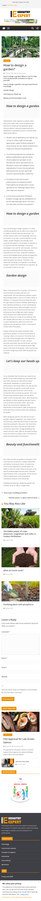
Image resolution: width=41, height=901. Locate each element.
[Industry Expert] (4, 28)
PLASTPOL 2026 (12, 5)
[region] (20, 890)
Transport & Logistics (8, 852)
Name (4, 658)
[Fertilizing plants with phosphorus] (20, 583)
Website (4, 677)
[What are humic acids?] (20, 549)
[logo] (11, 818)
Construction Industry (9, 848)
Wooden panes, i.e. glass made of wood (23, 498)
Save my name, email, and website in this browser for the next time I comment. (19, 691)
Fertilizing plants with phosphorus (18, 604)
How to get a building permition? (15, 493)
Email (4, 667)
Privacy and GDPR (7, 876)
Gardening (7, 60)
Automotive (5, 856)
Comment (6, 632)
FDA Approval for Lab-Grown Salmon (18, 740)
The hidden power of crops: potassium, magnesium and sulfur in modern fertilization (19, 534)
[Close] (39, 882)
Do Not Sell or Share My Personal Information (16, 897)
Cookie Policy (24, 894)
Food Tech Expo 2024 (22, 761)
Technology (5, 844)
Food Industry (6, 860)
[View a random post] (37, 28)
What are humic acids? (13, 570)
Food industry (8, 734)
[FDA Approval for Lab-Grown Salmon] (20, 722)
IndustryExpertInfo (21, 73)
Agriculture (5, 864)
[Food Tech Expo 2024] (8, 763)
